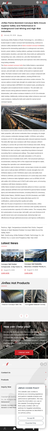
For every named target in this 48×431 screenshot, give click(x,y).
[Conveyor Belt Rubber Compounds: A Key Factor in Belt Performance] (12, 255)
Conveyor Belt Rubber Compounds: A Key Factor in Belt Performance (11, 265)
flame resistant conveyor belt (31, 45)
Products (5, 379)
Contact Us (5, 372)
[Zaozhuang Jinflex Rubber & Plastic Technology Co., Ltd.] (7, 3)
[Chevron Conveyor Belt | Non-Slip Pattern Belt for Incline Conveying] (12, 298)
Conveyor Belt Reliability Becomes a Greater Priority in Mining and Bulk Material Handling (35, 265)
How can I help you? (17, 327)
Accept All (30, 418)
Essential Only (31, 423)
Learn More (5, 273)
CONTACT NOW (24, 352)
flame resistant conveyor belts (13, 65)
